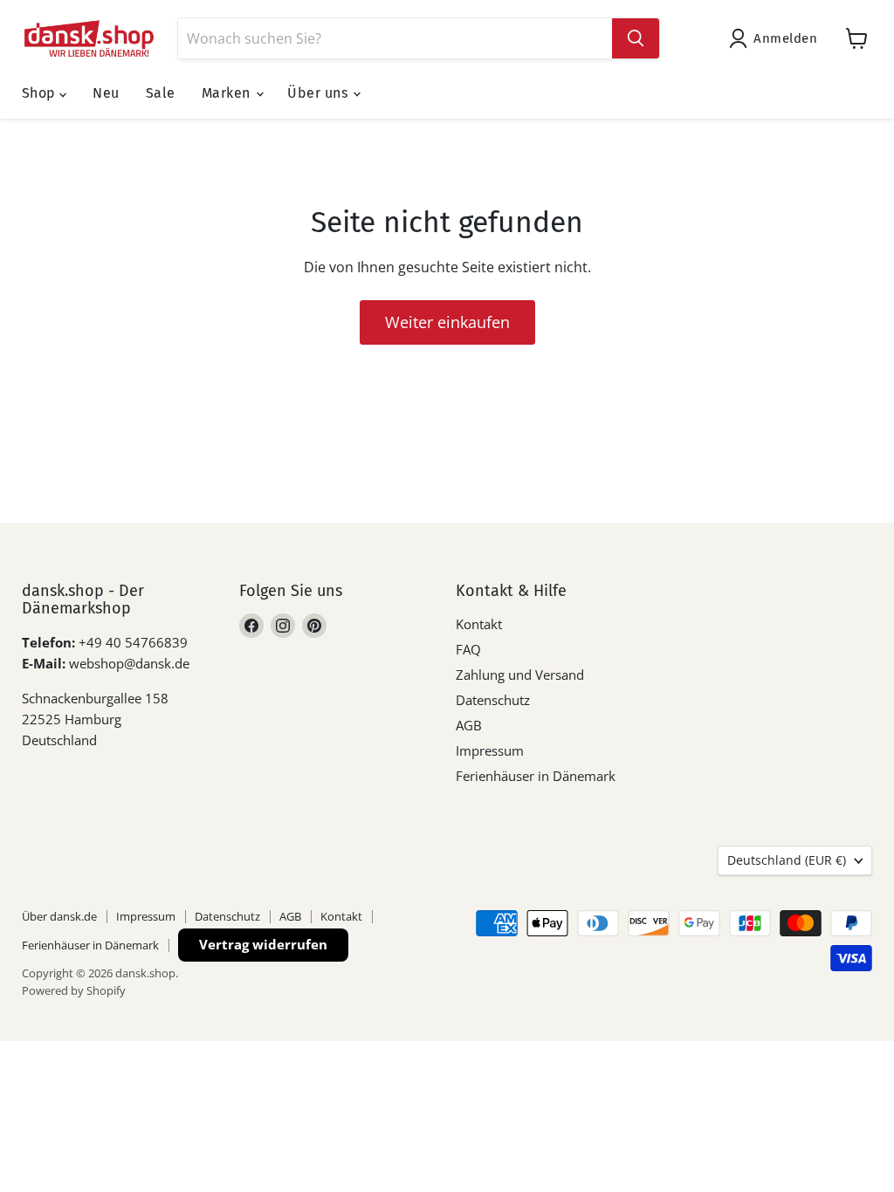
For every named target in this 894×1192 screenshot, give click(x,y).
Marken (228, 93)
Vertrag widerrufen (263, 944)
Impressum (490, 750)
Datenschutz (493, 700)
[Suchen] (635, 38)
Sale (160, 93)
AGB (469, 725)
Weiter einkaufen (447, 322)
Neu (106, 93)
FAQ (468, 649)
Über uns (319, 93)
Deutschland (786, 860)
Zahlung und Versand (520, 674)
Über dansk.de (59, 916)
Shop (40, 93)
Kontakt (479, 624)
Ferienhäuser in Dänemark (535, 775)
